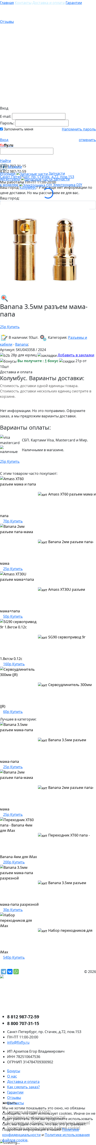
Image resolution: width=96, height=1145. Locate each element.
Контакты (23, 2)
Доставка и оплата (48, 2)
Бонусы (13, 1070)
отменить (87, 139)
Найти (5, 160)
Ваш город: (9, 198)
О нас (12, 1076)
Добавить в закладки (76, 355)
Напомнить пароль (79, 129)
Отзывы (7, 21)
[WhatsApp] (16, 971)
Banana (21, 344)
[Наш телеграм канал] (21, 976)
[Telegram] (3, 971)
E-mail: (5, 116)
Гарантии (74, 2)
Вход (4, 139)
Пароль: (7, 123)
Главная (7, 2)
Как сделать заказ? (23, 1086)
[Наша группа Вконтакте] (33, 996)
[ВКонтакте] (10, 971)
